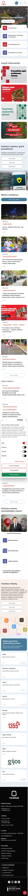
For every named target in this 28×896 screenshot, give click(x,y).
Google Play (12, 166)
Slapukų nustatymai (6, 853)
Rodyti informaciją (19, 461)
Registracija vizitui (8, 21)
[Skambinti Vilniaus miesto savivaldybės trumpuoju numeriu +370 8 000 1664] (16, 3)
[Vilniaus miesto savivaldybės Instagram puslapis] (12, 882)
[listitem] (14, 228)
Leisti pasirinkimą (14, 470)
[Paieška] (21, 3)
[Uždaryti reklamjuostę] (25, 420)
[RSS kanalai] (19, 882)
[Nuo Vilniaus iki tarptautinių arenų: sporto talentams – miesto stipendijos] (14, 266)
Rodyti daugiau (14, 375)
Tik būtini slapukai (14, 474)
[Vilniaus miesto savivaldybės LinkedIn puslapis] (16, 882)
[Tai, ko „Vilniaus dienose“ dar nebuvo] (14, 232)
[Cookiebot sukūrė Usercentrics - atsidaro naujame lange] (17, 420)
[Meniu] (25, 3)
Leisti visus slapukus (14, 465)
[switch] (24, 447)
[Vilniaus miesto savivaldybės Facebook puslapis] (9, 882)
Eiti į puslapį (12, 158)
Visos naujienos (14, 199)
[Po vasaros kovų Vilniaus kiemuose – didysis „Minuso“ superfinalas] (14, 334)
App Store (12, 162)
